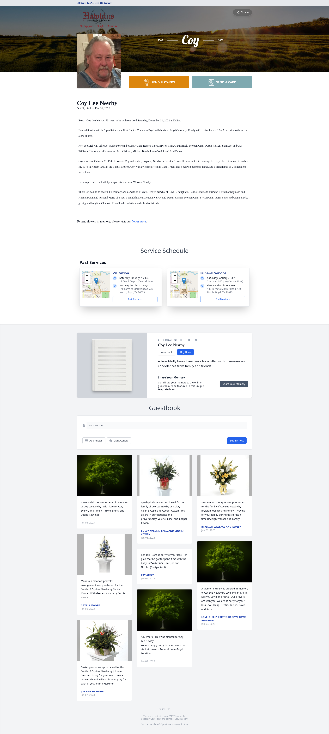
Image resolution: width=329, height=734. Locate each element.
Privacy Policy (154, 718)
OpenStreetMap (168, 724)
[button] (96, 280)
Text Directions (135, 299)
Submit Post (237, 440)
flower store (139, 221)
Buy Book (185, 352)
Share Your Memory (234, 383)
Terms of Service (174, 718)
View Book (166, 352)
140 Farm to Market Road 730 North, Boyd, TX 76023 (136, 290)
